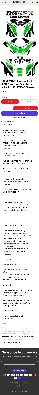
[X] (23, 391)
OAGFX (16, 383)
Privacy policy (14, 386)
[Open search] (6, 3)
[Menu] (2, 3)
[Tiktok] (19, 391)
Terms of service (23, 386)
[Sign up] (35, 362)
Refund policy (6, 386)
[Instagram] (16, 391)
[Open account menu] (33, 3)
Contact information (19, 388)
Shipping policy (32, 386)
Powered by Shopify (24, 383)
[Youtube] (26, 391)
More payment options (19, 117)
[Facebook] (13, 391)
